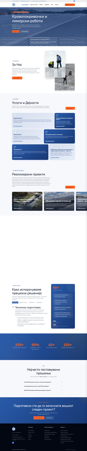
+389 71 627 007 (16, 1)
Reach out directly (43, 376)
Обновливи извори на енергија (49, 434)
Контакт (56, 4)
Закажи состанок (69, 4)
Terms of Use (73, 449)
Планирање (15, 302)
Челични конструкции (64, 432)
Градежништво (46, 430)
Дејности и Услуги (34, 4)
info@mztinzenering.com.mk (25, 1)
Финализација (39, 302)
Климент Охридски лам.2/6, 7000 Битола (39, 1)
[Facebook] (74, 1)
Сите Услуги (69, 108)
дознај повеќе (16, 77)
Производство (32, 302)
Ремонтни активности (48, 439)
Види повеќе (69, 187)
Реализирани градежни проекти (65, 437)
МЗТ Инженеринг (25, 4)
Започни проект (38, 417)
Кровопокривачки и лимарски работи (50, 432)
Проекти (41, 4)
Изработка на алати (23, 302)
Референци (47, 4)
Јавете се (50, 417)
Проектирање (46, 435)
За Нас (52, 4)
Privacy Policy (68, 449)
